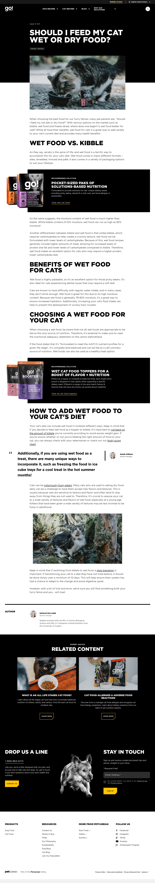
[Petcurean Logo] (11, 872)
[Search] (148, 9)
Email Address (113, 775)
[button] (77, 539)
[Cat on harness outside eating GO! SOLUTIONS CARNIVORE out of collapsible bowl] (77, 83)
